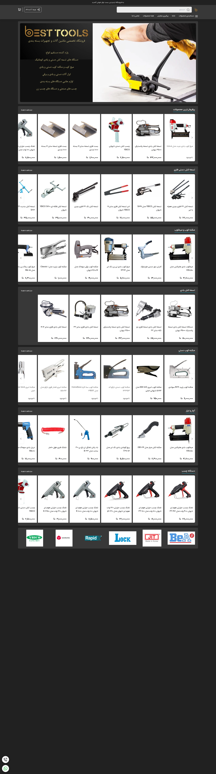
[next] (21, 138)
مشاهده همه (26, 110)
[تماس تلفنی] (5, 759)
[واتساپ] (5, 768)
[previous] (192, 138)
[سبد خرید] (19, 9)
